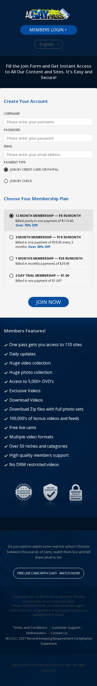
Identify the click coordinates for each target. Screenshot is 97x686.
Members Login (46, 30)
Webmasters (36, 633)
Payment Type (15, 163)
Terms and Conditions (30, 627)
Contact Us (59, 633)
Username (12, 114)
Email (8, 146)
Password (12, 130)
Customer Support (66, 627)
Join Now (48, 301)
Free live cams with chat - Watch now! (48, 573)
